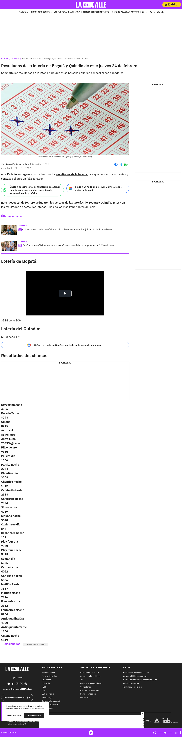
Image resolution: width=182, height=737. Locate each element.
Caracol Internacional (51, 701)
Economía (22, 225)
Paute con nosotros (88, 694)
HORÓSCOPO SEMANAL (41, 12)
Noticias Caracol (48, 673)
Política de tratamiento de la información (140, 680)
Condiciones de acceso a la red (136, 673)
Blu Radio (46, 683)
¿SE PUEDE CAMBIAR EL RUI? (67, 12)
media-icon (91, 732)
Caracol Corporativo (50, 705)
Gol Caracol (46, 680)
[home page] (91, 5)
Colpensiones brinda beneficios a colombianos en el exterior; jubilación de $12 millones (67, 229)
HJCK (44, 687)
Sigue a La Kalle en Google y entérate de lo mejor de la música (67, 345)
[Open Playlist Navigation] (180, 732)
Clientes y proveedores (89, 691)
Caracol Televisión (49, 676)
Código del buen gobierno (90, 683)
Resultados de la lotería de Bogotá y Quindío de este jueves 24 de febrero (55, 58)
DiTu (43, 691)
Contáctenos (85, 687)
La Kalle (4, 58)
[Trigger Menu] (3, 4)
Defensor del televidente (90, 676)
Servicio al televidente (89, 673)
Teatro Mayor (47, 698)
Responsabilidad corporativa (135, 676)
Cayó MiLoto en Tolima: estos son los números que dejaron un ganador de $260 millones (68, 245)
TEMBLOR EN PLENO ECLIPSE (96, 12)
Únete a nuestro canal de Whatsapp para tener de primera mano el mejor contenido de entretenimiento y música (35, 190)
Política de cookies (131, 683)
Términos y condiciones (132, 687)
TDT (82, 680)
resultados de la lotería (36, 644)
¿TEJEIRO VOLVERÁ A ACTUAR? (125, 12)
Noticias (15, 58)
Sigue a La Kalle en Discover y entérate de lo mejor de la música (99, 188)
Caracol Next (47, 708)
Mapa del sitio (86, 698)
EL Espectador (48, 694)
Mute (154, 732)
